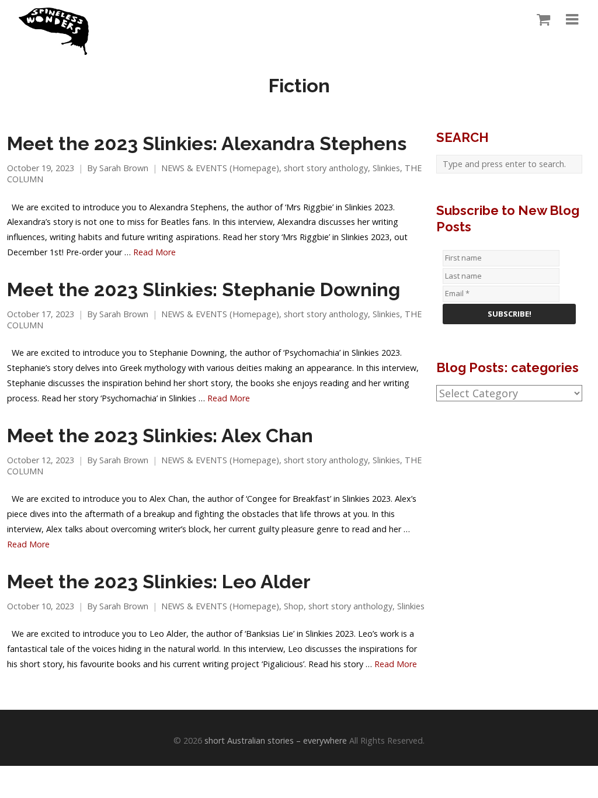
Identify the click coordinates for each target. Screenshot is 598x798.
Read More (154, 252)
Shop (294, 606)
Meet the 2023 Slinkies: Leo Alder (159, 582)
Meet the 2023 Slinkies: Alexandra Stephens (206, 144)
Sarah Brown (123, 168)
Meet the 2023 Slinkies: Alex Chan (160, 436)
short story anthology (326, 168)
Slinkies (386, 168)
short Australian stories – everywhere (275, 740)
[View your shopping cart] (540, 20)
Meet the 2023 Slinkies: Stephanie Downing (203, 290)
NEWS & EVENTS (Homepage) (220, 168)
